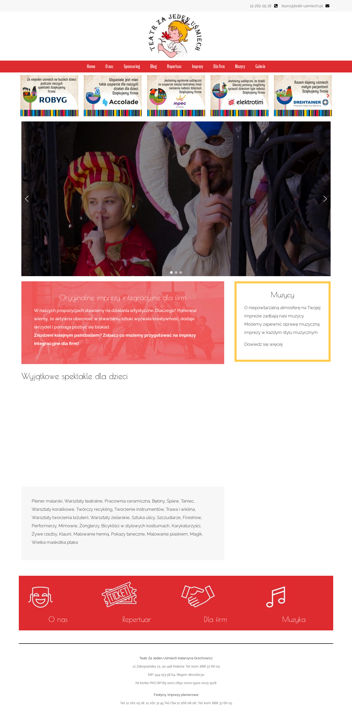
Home (91, 66)
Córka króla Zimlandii (151, 404)
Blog (153, 66)
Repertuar (174, 66)
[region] (176, 198)
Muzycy (240, 66)
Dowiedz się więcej (263, 344)
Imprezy (197, 66)
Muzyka (294, 619)
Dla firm (219, 66)
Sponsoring (132, 66)
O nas (109, 66)
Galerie (260, 66)
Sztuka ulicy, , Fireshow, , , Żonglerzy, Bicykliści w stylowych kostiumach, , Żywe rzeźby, (117, 526)
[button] (24, 95)
